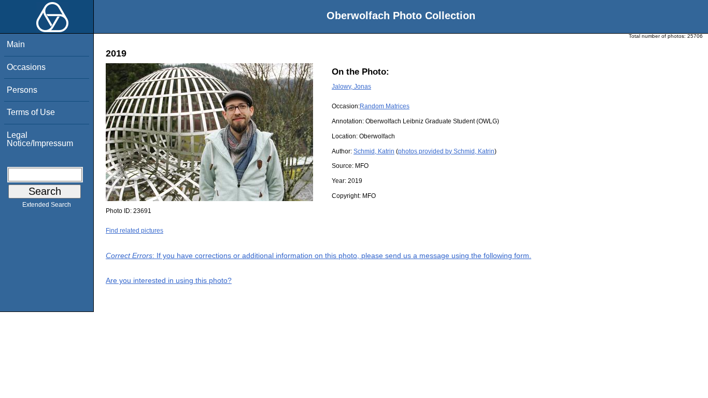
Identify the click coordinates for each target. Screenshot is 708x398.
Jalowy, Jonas (351, 86)
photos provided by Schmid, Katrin (446, 151)
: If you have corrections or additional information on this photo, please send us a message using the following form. (318, 255)
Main (16, 44)
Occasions (26, 67)
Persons (22, 90)
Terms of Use (31, 112)
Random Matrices (384, 106)
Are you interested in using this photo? (169, 280)
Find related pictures (134, 230)
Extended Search (46, 205)
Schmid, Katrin (373, 151)
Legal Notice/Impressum (40, 139)
